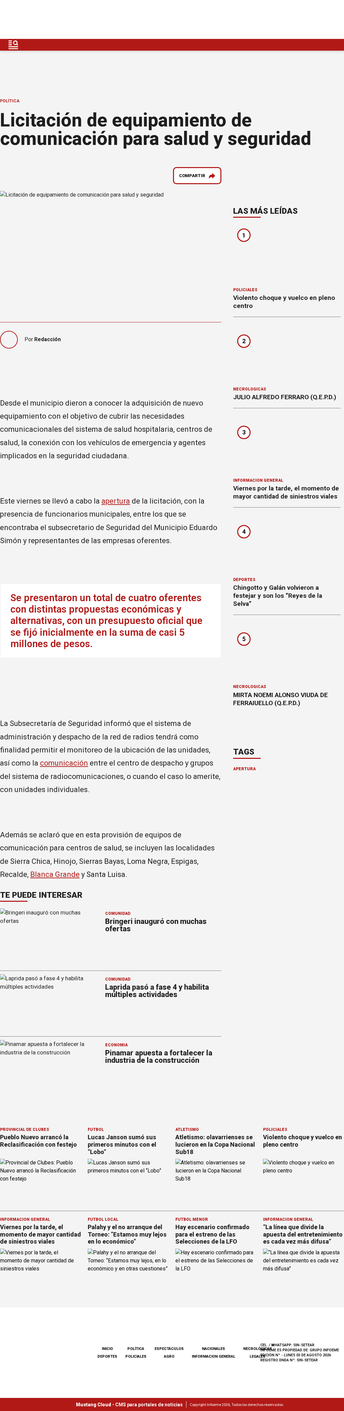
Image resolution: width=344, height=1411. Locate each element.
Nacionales (213, 1349)
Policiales (245, 290)
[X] (333, 19)
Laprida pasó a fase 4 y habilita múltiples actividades (157, 991)
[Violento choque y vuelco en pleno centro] (287, 254)
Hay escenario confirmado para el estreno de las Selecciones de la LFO (212, 1234)
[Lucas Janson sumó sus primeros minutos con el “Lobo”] (128, 1181)
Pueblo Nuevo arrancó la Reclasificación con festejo (38, 1141)
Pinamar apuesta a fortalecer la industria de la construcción (158, 1056)
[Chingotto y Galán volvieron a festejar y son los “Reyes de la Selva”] (287, 544)
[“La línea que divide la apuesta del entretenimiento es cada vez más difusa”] (303, 1271)
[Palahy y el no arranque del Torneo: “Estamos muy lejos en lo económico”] (128, 1271)
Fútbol (96, 1129)
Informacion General (258, 480)
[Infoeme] (48, 20)
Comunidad (117, 913)
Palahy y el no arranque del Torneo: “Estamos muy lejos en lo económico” (127, 1234)
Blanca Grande (55, 874)
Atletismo (187, 1129)
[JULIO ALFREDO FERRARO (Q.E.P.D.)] (287, 354)
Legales (257, 1356)
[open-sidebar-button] (13, 44)
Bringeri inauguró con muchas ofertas (156, 925)
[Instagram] (302, 19)
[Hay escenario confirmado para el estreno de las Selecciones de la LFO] (215, 1271)
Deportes (244, 579)
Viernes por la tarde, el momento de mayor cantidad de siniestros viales (286, 492)
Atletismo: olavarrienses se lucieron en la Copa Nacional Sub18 (215, 1144)
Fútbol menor (191, 1219)
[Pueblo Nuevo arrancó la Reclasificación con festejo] (40, 1181)
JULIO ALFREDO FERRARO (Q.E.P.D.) (284, 397)
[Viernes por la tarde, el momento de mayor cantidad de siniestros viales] (287, 445)
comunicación (64, 763)
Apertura (244, 769)
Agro (169, 1356)
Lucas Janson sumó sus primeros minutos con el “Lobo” (122, 1144)
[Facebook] (286, 19)
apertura (115, 501)
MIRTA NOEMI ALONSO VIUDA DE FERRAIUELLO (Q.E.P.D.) (280, 699)
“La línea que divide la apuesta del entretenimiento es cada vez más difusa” (303, 1234)
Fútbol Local (103, 1219)
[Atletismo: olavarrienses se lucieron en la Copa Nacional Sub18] (215, 1181)
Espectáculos (169, 1349)
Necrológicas (249, 389)
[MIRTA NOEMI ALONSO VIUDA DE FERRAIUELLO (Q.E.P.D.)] (287, 652)
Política (9, 101)
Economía (116, 1045)
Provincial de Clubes (24, 1129)
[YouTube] (317, 19)
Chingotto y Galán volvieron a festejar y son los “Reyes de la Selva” (277, 596)
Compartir (192, 175)
